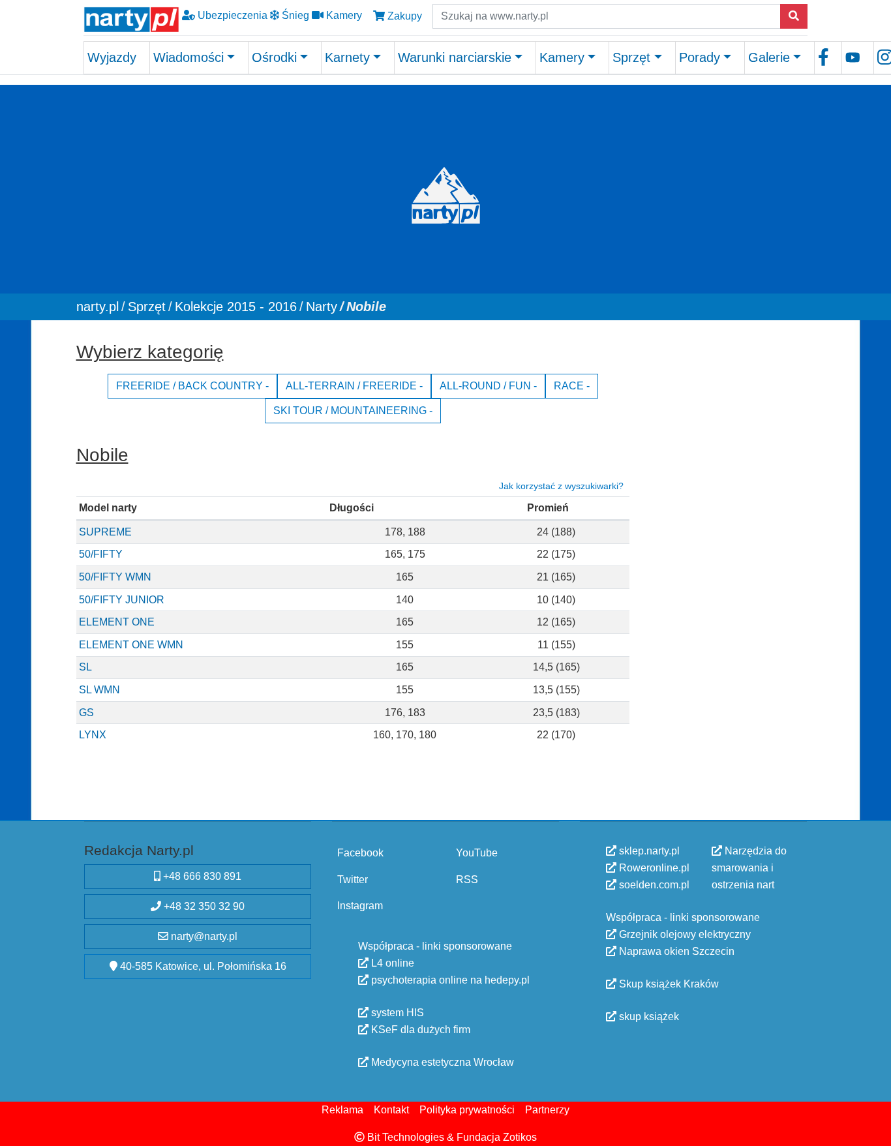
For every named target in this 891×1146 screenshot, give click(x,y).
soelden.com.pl (652, 884)
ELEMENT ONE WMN (131, 644)
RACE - (572, 385)
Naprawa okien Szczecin (675, 951)
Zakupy (403, 16)
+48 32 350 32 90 (203, 905)
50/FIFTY (101, 554)
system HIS (396, 1012)
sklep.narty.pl (648, 850)
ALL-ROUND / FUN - (488, 385)
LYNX (92, 734)
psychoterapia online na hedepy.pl (449, 979)
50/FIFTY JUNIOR (121, 599)
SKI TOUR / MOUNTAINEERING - (352, 409)
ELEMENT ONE (117, 621)
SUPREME (105, 531)
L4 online (391, 962)
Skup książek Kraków (667, 983)
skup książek (647, 1016)
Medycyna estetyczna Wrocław (441, 1061)
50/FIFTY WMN (115, 576)
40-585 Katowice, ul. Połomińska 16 (201, 965)
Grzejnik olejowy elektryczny (683, 934)
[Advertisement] (724, 531)
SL (85, 666)
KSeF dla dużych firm (419, 1028)
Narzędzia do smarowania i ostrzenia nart (749, 867)
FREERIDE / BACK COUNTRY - (192, 385)
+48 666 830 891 (200, 875)
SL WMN (99, 689)
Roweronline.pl (652, 867)
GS (86, 711)
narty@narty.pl (202, 935)
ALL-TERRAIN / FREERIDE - (354, 385)
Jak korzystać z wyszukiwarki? (561, 486)
